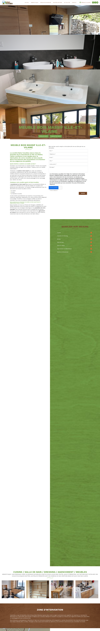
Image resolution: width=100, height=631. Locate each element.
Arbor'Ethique (34, 2)
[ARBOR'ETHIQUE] (7, 2)
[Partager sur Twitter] (95, 2)
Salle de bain (60, 242)
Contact (74, 2)
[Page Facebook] (93, 2)
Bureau (59, 239)
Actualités (67, 2)
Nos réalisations (57, 2)
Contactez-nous (56, 136)
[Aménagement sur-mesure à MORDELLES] (37, 589)
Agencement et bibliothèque (64, 248)
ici (54, 184)
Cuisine (59, 232)
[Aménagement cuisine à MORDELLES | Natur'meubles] (86, 589)
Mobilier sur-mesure (45, 2)
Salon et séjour (61, 245)
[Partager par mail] (97, 2)
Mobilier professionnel (62, 252)
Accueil (27, 2)
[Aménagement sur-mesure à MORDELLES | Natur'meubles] (62, 589)
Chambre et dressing (62, 235)
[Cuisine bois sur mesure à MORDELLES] (13, 589)
